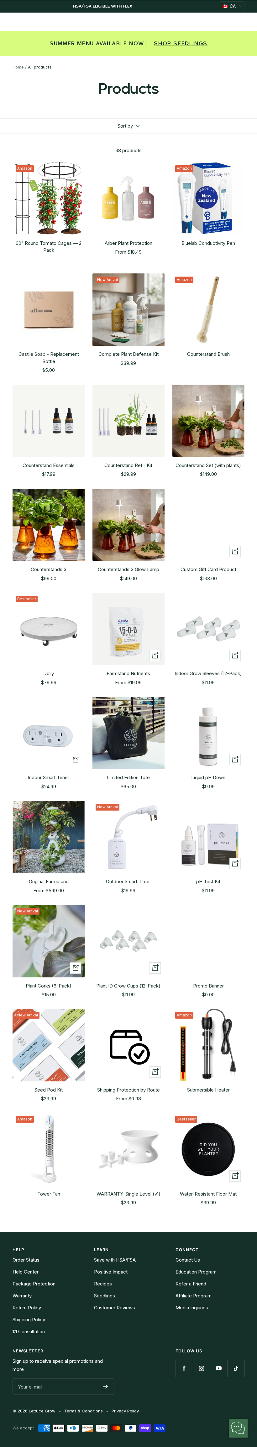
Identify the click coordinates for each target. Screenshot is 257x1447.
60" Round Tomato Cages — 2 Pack (48, 246)
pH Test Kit (208, 881)
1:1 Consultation (29, 1331)
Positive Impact (111, 1272)
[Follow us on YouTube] (218, 1368)
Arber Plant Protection (128, 243)
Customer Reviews (114, 1308)
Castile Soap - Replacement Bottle (48, 357)
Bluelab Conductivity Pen (208, 243)
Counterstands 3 (48, 569)
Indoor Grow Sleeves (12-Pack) (208, 673)
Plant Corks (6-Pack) (48, 986)
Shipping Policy (29, 1320)
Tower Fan (48, 1194)
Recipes (103, 1284)
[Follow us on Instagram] (201, 1368)
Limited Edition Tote (128, 777)
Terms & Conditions (83, 1410)
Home (18, 66)
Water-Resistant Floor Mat (208, 1194)
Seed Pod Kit (48, 1090)
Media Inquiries (192, 1308)
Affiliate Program (194, 1296)
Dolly (48, 673)
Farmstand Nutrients (128, 673)
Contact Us (188, 1260)
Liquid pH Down (208, 777)
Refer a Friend (191, 1284)
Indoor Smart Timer (48, 777)
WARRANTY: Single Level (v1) (128, 1194)
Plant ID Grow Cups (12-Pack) (128, 986)
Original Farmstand (49, 881)
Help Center (26, 1272)
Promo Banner (208, 986)
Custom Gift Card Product (208, 569)
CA (229, 6)
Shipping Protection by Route (128, 1090)
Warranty (22, 1296)
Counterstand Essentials (49, 465)
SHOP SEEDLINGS (180, 43)
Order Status (26, 1260)
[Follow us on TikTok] (235, 1368)
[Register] (105, 1386)
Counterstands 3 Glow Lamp (128, 569)
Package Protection (34, 1284)
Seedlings (104, 1296)
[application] (238, 1428)
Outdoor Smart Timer (128, 881)
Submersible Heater (208, 1090)
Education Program (196, 1272)
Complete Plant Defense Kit (128, 354)
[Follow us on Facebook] (184, 1368)
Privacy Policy (125, 1410)
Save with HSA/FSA (115, 1260)
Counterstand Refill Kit (128, 465)
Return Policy (27, 1308)
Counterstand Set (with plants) (208, 465)
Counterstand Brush (208, 354)
